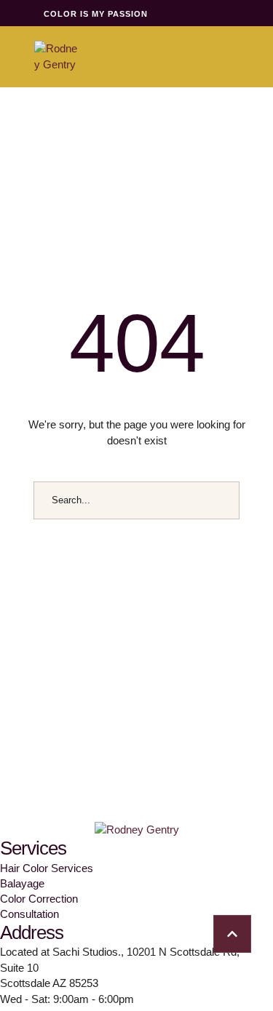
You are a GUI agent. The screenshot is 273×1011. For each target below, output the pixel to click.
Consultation (29, 914)
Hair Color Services (46, 868)
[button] (232, 934)
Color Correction (39, 898)
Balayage (22, 883)
